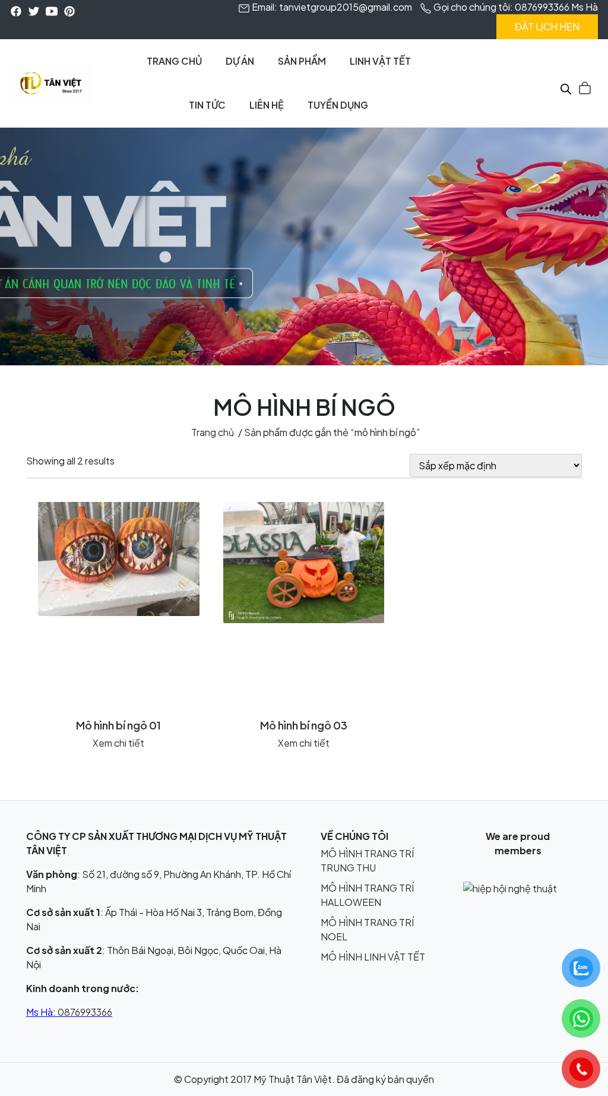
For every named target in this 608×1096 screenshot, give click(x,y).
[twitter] (34, 10)
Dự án (240, 61)
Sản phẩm (302, 61)
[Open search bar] (566, 85)
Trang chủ (174, 61)
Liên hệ (266, 105)
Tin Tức (207, 105)
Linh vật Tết (380, 61)
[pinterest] (69, 10)
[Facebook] (16, 10)
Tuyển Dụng (338, 105)
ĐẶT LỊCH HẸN (547, 26)
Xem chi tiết (118, 743)
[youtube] (52, 10)
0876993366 (85, 1012)
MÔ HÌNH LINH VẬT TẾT (373, 956)
